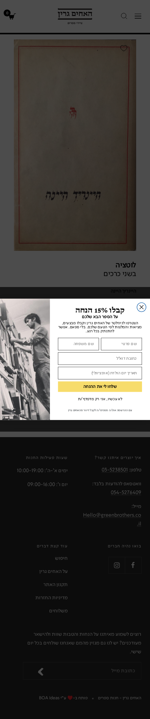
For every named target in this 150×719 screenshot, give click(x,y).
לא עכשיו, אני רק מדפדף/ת (100, 399)
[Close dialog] (141, 307)
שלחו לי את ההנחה (100, 387)
